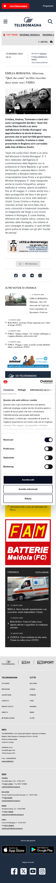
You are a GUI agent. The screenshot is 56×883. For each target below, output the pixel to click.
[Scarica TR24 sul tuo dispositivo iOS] (14, 849)
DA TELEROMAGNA (26, 375)
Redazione (6, 689)
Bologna (33, 683)
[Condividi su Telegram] (32, 275)
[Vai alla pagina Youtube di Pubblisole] (33, 873)
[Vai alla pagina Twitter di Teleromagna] (23, 871)
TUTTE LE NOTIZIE (42, 572)
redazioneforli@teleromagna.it (12, 828)
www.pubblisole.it (7, 761)
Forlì (32, 701)
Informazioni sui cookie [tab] (42, 390)
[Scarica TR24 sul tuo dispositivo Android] (42, 849)
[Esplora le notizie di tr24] (5, 21)
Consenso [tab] (8, 390)
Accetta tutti (28, 479)
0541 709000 (8, 811)
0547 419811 (8, 784)
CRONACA (43, 53)
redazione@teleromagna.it (11, 787)
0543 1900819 (9, 825)
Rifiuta (28, 498)
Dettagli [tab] (22, 390)
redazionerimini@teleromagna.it (13, 814)
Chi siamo (5, 683)
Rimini (32, 712)
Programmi (48, 6)
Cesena (32, 689)
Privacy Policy (7, 706)
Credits (5, 712)
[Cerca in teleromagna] (50, 21)
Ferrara (33, 695)
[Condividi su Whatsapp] (40, 275)
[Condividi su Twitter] (24, 275)
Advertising (6, 695)
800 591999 (8, 798)
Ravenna (33, 706)
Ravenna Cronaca (30, 35)
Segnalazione (9, 718)
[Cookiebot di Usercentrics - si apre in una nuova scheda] (40, 382)
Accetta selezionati (28, 489)
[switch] (49, 448)
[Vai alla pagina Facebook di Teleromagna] (16, 873)
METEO (44, 42)
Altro (32, 718)
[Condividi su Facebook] (16, 275)
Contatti (5, 701)
